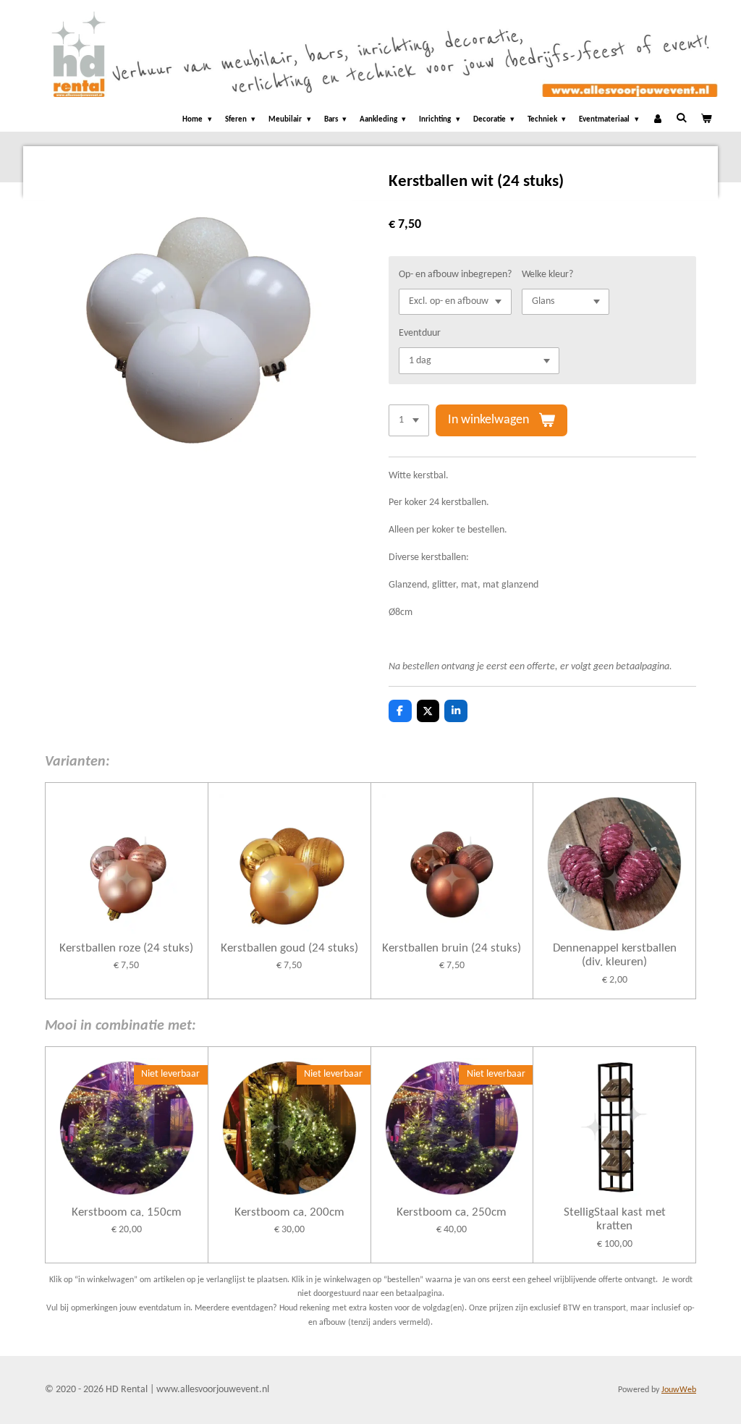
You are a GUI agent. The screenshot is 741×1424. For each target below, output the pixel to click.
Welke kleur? (547, 274)
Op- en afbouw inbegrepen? (455, 274)
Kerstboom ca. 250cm (452, 1212)
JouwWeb (678, 1390)
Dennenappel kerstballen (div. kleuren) (615, 955)
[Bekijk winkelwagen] (706, 120)
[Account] (657, 120)
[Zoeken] (681, 118)
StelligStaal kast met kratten (615, 1219)
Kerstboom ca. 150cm (127, 1212)
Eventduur (420, 333)
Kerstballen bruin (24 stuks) (451, 948)
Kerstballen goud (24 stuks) (289, 948)
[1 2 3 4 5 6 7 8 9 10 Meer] (409, 420)
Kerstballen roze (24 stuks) (126, 948)
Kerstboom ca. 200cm (289, 1212)
